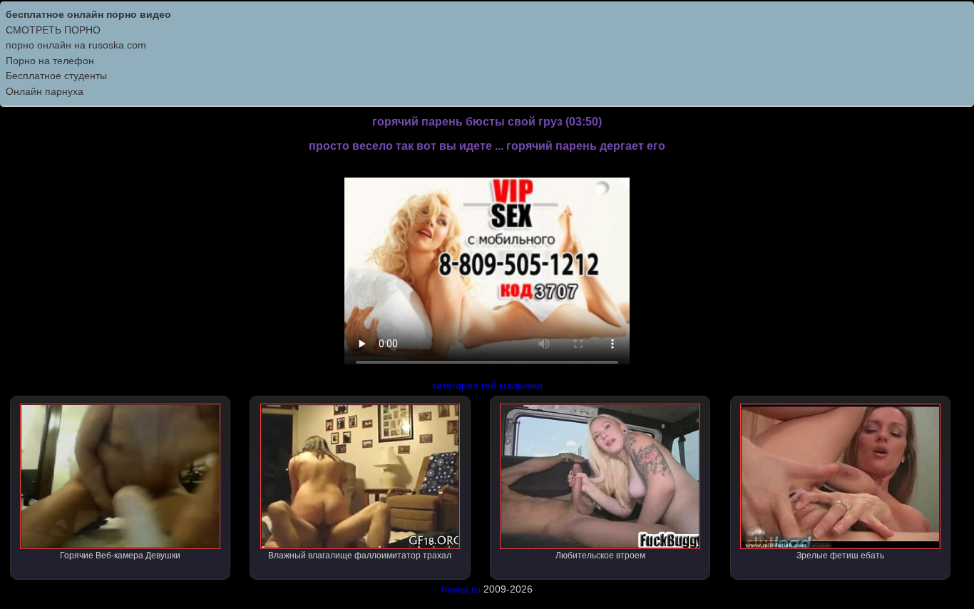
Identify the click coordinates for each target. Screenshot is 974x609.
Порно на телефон (50, 60)
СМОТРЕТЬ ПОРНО (53, 30)
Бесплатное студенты (56, 75)
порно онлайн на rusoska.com (76, 45)
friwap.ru (461, 589)
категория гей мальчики (487, 385)
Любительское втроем (600, 556)
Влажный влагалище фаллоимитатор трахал (359, 556)
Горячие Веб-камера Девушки (120, 556)
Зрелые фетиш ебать (840, 556)
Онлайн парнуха (44, 91)
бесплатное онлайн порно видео (88, 14)
